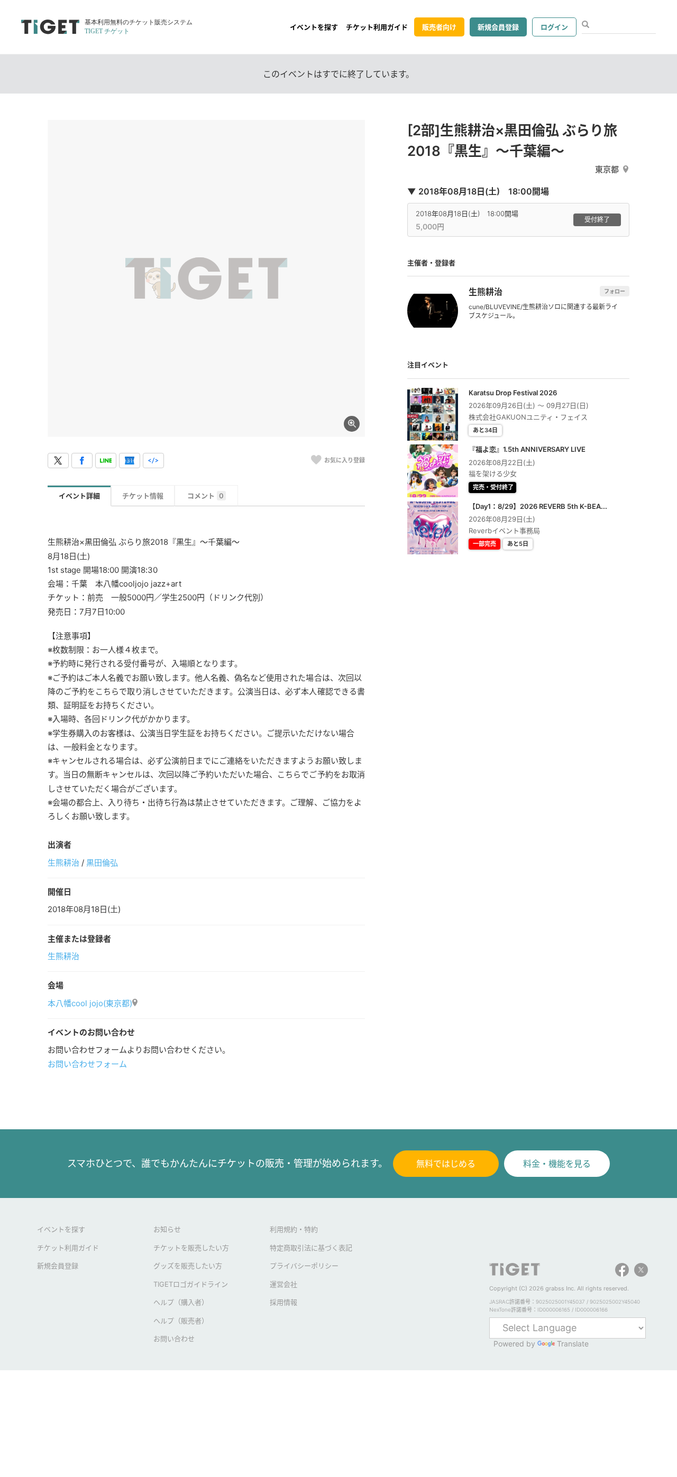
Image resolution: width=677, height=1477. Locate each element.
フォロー (614, 291)
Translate (573, 1343)
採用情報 (283, 1302)
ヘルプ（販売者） (180, 1320)
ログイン (554, 27)
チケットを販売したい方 (191, 1247)
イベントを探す (314, 27)
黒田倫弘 (102, 863)
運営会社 (283, 1284)
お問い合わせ (174, 1338)
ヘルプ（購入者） (180, 1302)
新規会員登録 (498, 27)
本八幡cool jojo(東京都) (90, 1003)
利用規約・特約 (294, 1229)
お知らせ (167, 1229)
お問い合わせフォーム (87, 1064)
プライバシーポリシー (304, 1265)
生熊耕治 (63, 863)
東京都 (607, 169)
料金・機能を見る (557, 1163)
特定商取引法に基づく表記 (311, 1247)
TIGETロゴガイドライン (190, 1284)
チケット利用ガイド (377, 27)
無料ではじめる (445, 1163)
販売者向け (439, 27)
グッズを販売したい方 (187, 1265)
